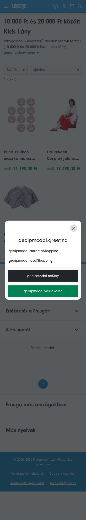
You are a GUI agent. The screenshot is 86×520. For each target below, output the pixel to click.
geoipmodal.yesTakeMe (43, 291)
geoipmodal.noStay (43, 276)
